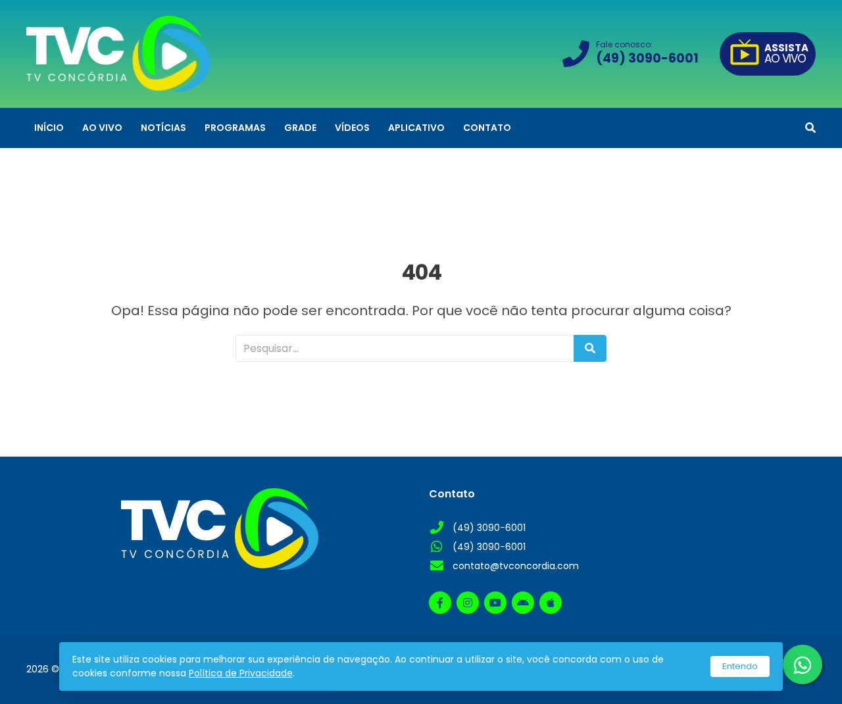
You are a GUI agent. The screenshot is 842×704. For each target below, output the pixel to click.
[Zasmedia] (783, 677)
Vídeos (352, 127)
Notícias (163, 127)
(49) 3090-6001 (489, 527)
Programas (235, 127)
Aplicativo (416, 127)
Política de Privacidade (241, 673)
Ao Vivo (102, 127)
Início (49, 127)
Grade (300, 127)
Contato (487, 127)
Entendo (740, 666)
